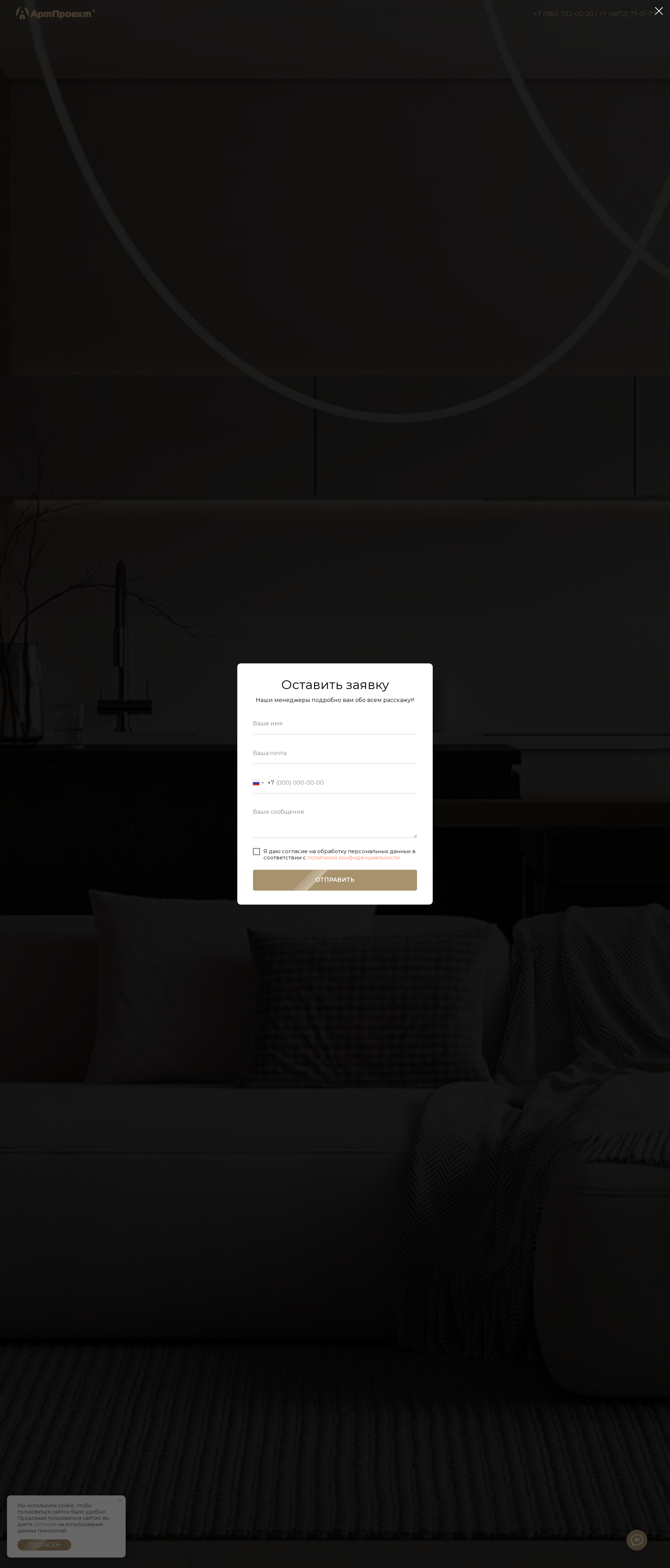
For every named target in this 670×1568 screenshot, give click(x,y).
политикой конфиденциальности (353, 858)
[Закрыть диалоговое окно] (659, 11)
